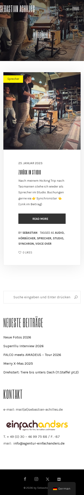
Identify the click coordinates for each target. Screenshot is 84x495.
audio (59, 232)
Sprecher (13, 79)
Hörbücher (26, 238)
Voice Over (43, 243)
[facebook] (25, 479)
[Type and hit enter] (76, 297)
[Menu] (75, 8)
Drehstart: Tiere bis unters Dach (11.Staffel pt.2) (41, 372)
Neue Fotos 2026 (17, 337)
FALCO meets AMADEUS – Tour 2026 (32, 355)
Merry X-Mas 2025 (18, 363)
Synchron (26, 243)
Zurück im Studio (29, 172)
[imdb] (59, 479)
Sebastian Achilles (17, 8)
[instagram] (36, 479)
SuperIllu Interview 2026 (23, 346)
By (27, 232)
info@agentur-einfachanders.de (39, 443)
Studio (58, 238)
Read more (40, 218)
